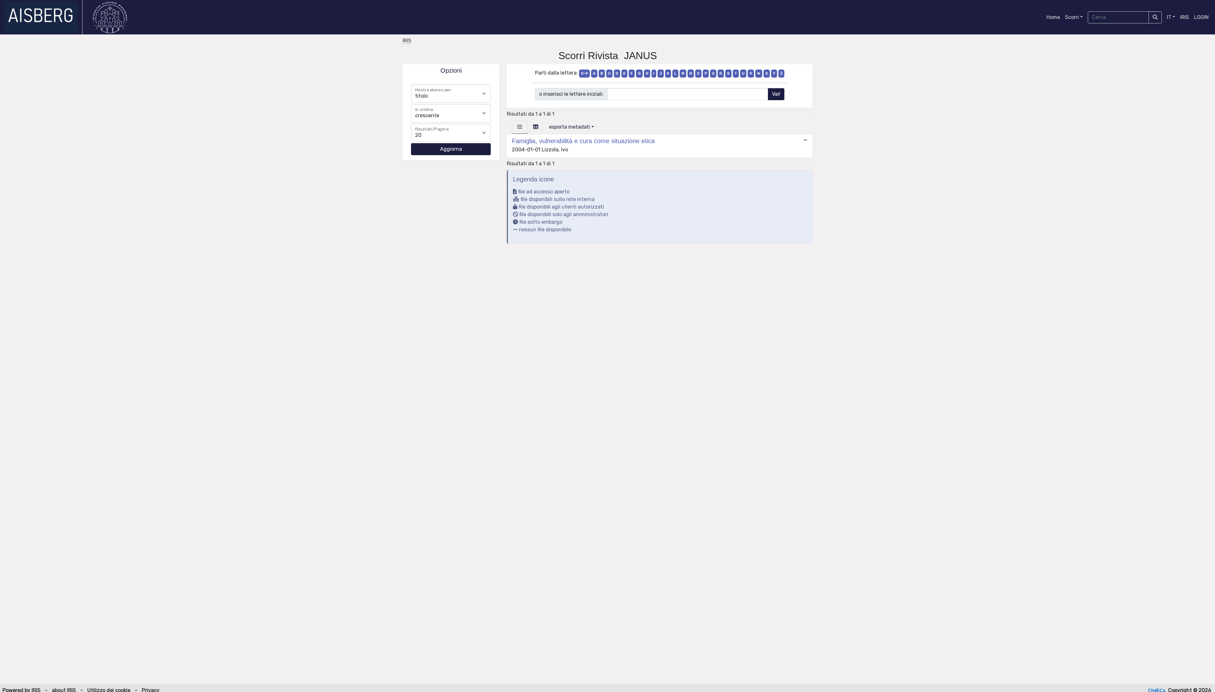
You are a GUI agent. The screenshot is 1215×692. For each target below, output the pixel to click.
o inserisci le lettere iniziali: (571, 94)
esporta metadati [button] (569, 127)
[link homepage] (43, 17)
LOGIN (1201, 17)
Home (1053, 17)
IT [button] (1169, 17)
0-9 (584, 73)
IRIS (1184, 17)
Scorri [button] (1072, 17)
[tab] (520, 127)
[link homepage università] (110, 17)
